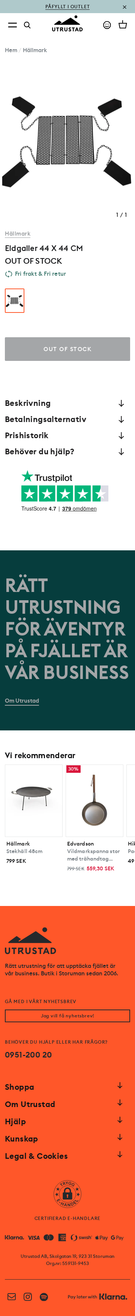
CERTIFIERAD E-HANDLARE (67, 1218)
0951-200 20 (28, 1055)
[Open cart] (122, 24)
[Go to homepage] (67, 23)
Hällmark (35, 50)
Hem (11, 50)
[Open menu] (12, 25)
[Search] (27, 25)
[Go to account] (107, 25)
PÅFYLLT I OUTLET (67, 7)
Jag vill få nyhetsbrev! (67, 1016)
